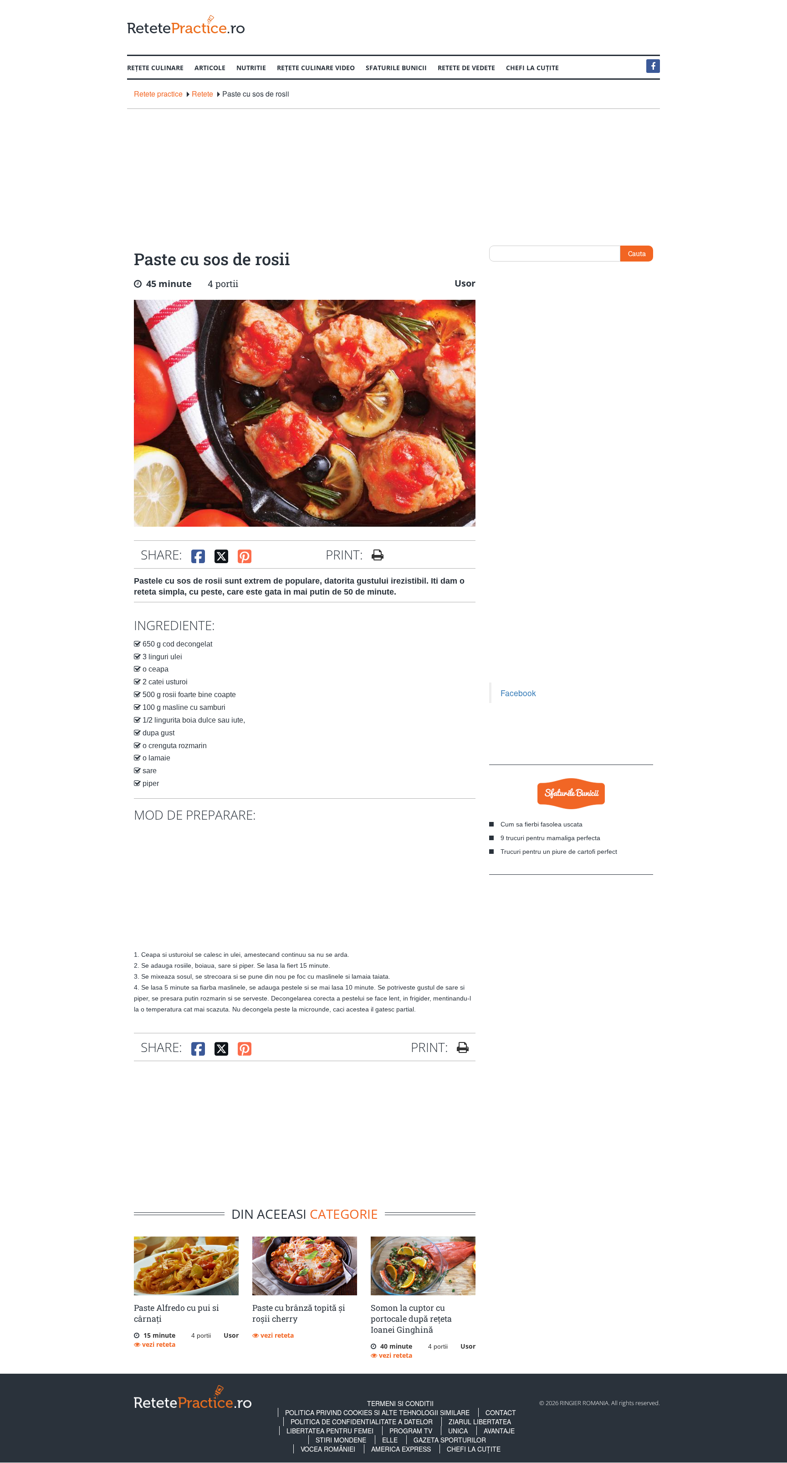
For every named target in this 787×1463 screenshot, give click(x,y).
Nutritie (251, 67)
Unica (458, 1430)
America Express (401, 1448)
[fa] (374, 555)
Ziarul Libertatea (480, 1421)
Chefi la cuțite (532, 67)
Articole (209, 67)
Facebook (518, 692)
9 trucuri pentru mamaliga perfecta (550, 838)
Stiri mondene (341, 1439)
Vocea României (328, 1448)
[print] (459, 1047)
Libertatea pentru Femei (329, 1430)
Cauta (637, 253)
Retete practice (158, 94)
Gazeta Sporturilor (450, 1439)
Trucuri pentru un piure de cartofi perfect (559, 851)
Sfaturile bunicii (396, 67)
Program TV (410, 1430)
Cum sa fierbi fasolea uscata (542, 824)
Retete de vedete (466, 67)
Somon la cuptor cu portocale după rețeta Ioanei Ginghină (411, 1318)
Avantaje (499, 1430)
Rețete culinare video (316, 67)
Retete (202, 94)
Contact (500, 1412)
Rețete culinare (155, 67)
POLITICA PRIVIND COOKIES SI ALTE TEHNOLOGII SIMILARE (377, 1412)
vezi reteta (157, 1344)
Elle (390, 1439)
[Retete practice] (186, 24)
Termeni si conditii (400, 1403)
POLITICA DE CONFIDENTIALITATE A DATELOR (362, 1421)
